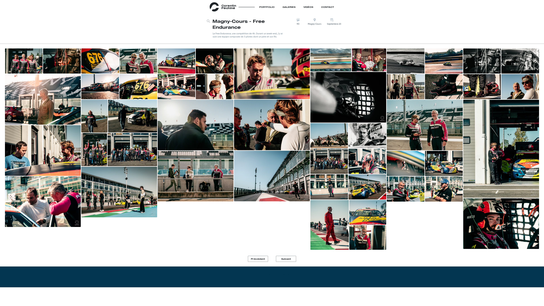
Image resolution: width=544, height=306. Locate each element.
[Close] (336, 6)
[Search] (208, 21)
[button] (298, 24)
